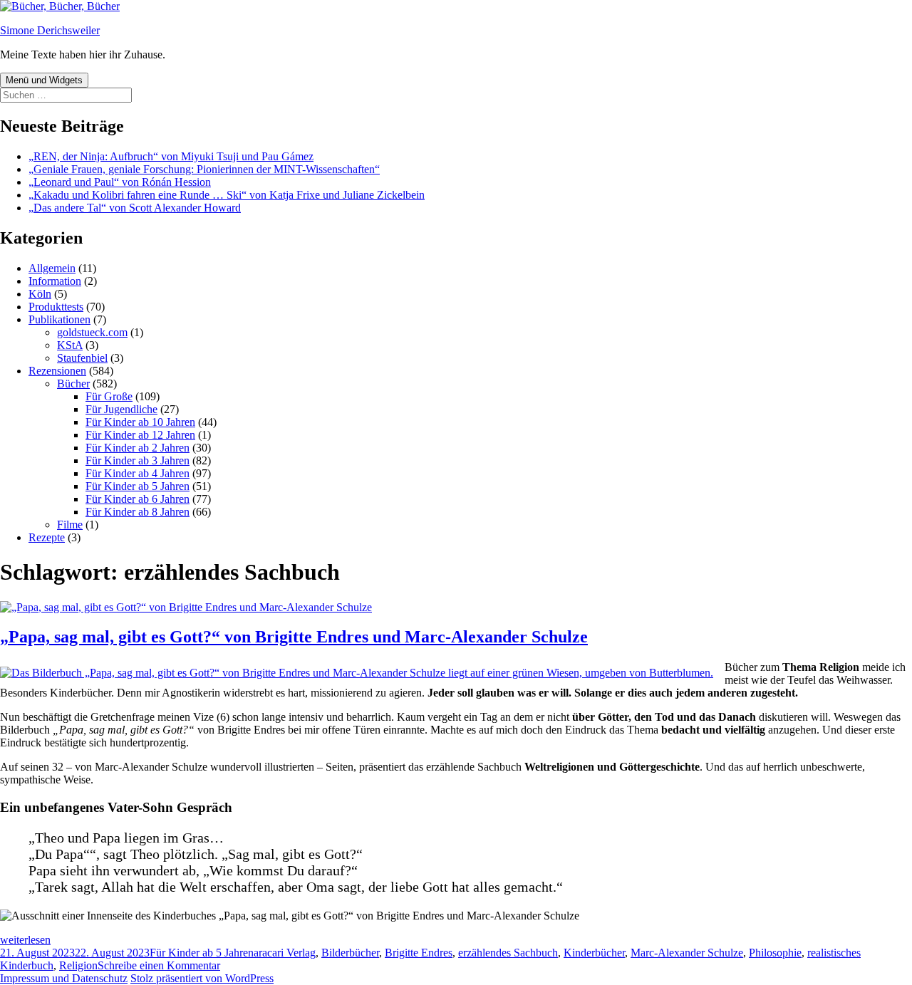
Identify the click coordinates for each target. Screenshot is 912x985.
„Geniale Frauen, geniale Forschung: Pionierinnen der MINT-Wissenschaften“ (204, 169)
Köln (39, 294)
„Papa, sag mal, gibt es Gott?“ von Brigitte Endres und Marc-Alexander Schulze (294, 636)
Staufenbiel (82, 358)
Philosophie (775, 953)
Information (54, 281)
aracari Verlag (285, 953)
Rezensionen (57, 371)
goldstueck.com (92, 332)
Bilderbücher (350, 953)
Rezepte (46, 537)
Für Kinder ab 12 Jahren (140, 435)
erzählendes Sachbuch (508, 953)
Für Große (109, 396)
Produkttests (55, 307)
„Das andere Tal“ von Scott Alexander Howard (134, 208)
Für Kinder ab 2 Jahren (138, 448)
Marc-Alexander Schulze (687, 953)
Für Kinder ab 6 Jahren (138, 499)
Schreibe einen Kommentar (159, 965)
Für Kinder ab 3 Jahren (138, 460)
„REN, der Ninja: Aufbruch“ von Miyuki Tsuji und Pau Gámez (171, 156)
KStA (70, 345)
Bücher (73, 383)
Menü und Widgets (44, 80)
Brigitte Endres (418, 953)
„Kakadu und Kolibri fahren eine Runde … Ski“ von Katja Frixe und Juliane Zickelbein (226, 195)
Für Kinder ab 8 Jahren (138, 512)
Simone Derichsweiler (50, 30)
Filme (70, 524)
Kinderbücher (594, 953)
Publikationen (59, 319)
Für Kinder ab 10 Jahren (140, 422)
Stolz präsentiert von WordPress (202, 978)
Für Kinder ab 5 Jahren (138, 486)
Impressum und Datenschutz (64, 978)
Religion (78, 965)
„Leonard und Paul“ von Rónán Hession (119, 182)
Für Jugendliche (121, 409)
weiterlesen (25, 940)
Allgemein (52, 268)
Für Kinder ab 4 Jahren (138, 473)
